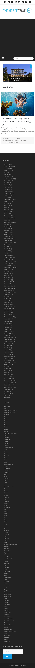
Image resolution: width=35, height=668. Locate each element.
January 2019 (8, 284)
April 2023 (7, 189)
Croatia (6, 458)
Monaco (6, 546)
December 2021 (8, 216)
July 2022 (7, 203)
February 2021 (8, 234)
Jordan (6, 522)
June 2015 (7, 368)
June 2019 (7, 273)
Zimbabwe (7, 641)
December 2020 (8, 236)
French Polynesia (9, 487)
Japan (5, 520)
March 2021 (7, 232)
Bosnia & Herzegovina (10, 433)
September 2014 (9, 387)
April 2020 (7, 253)
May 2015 (7, 370)
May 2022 (7, 205)
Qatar (5, 579)
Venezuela (7, 635)
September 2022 (9, 199)
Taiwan (6, 608)
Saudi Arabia (7, 586)
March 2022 (7, 210)
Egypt (15, 140)
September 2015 (9, 362)
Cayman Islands (8, 447)
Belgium (6, 427)
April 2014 (7, 397)
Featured (6, 478)
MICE (5, 542)
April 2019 (7, 278)
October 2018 (8, 290)
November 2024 (9, 166)
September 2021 (9, 222)
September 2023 (9, 179)
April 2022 (7, 207)
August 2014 (7, 389)
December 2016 (8, 335)
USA (17, 142)
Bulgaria (6, 437)
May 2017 (7, 325)
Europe (6, 476)
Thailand (13, 142)
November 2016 (9, 337)
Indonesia (19, 140)
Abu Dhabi (7, 406)
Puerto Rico (7, 577)
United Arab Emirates (10, 631)
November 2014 (9, 383)
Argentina (7, 414)
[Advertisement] (17, 37)
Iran (5, 509)
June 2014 (7, 393)
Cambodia (7, 439)
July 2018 (7, 296)
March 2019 (7, 280)
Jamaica (6, 518)
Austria (6, 421)
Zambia (6, 639)
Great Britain (7, 493)
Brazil (5, 435)
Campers (6, 441)
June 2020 (7, 249)
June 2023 (7, 185)
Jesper (18, 138)
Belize (11, 140)
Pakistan (6, 567)
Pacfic (5, 565)
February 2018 (8, 306)
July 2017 (6, 321)
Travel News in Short (10, 621)
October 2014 (8, 385)
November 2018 (9, 288)
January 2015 (8, 379)
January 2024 (8, 174)
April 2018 (7, 302)
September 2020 (9, 243)
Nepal (6, 555)
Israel (5, 513)
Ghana (6, 491)
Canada (6, 443)
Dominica (6, 470)
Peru (5, 569)
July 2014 (7, 391)
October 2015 (8, 360)
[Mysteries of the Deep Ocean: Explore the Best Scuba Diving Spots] (17, 104)
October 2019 (8, 265)
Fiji (5, 480)
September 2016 (9, 342)
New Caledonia (8, 557)
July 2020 (7, 247)
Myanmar (6, 553)
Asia (5, 417)
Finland (6, 483)
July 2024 (7, 172)
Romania (6, 582)
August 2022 (7, 201)
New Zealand (8, 559)
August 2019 (7, 269)
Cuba (5, 462)
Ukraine (6, 627)
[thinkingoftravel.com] (17, 10)
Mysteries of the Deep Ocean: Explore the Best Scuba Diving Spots (16, 122)
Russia (6, 584)
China (5, 452)
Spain (5, 598)
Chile (5, 450)
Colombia (7, 454)
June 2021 (7, 226)
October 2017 (8, 315)
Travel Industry (8, 619)
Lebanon (6, 530)
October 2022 (8, 197)
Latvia (5, 528)
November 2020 (9, 238)
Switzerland (7, 604)
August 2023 (7, 181)
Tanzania (6, 610)
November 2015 (9, 358)
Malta (5, 536)
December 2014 (8, 381)
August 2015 (7, 364)
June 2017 (7, 323)
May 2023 (7, 187)
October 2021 (8, 220)
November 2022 (9, 195)
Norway (6, 561)
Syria (5, 606)
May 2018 (7, 300)
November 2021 (9, 218)
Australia (7, 140)
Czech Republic (8, 464)
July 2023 (7, 183)
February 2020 (8, 257)
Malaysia (25, 140)
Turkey (6, 623)
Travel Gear (7, 617)
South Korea (7, 596)
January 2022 (8, 214)
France (6, 485)
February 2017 (8, 331)
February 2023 (8, 193)
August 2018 (7, 294)
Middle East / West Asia (10, 544)
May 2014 (7, 395)
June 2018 (7, 298)
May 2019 (7, 276)
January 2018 (8, 309)
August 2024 (7, 170)
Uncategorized (8, 629)
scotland (6, 588)
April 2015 (7, 372)
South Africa (7, 594)
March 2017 (7, 329)
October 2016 (8, 339)
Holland (6, 497)
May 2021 (7, 228)
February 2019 (8, 282)
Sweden (6, 602)
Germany (6, 489)
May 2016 (7, 350)
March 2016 (7, 352)
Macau (6, 532)
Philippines (8, 142)
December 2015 (8, 356)
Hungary (6, 501)
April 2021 (7, 230)
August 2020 (7, 245)
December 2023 (8, 177)
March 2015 (7, 375)
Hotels (6, 499)
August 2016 (7, 344)
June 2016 (7, 348)
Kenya (6, 524)
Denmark (6, 466)
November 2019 (9, 263)
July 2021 (7, 224)
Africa (5, 408)
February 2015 (8, 377)
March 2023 (7, 191)
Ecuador (6, 472)
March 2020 (7, 255)
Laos (5, 526)
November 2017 (8, 313)
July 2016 (7, 346)
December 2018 (8, 286)
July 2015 (7, 366)
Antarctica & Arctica (9, 412)
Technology (7, 612)
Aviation (6, 423)
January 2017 (7, 333)
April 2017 (7, 327)
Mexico (6, 540)
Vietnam (6, 637)
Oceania (6, 563)
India (5, 505)
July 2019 (7, 271)
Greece (6, 495)
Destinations (7, 468)
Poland (6, 573)
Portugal (6, 575)
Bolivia (6, 431)
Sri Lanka (6, 600)
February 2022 (8, 212)
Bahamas (6, 425)
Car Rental (7, 445)
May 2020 (7, 251)
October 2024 (8, 168)
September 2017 (9, 317)
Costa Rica (7, 456)
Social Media (7, 592)
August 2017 (7, 319)
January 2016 (8, 354)
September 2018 (9, 292)
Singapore (7, 590)
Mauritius (6, 538)
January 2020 (8, 259)
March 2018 (7, 304)
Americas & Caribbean (10, 410)
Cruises (6, 460)
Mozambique (7, 551)
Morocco (6, 549)
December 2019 (8, 261)
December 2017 (8, 311)
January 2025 (8, 164)
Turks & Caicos (8, 625)
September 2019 (9, 267)
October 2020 (8, 240)
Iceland (6, 503)
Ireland (6, 511)
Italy (5, 516)
